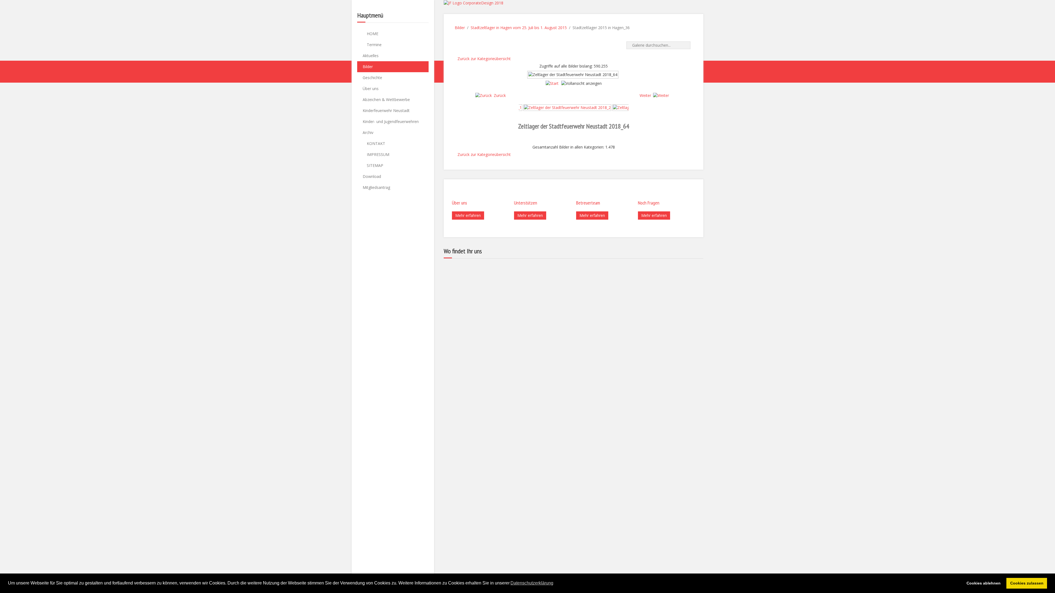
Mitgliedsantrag (376, 187)
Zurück (500, 95)
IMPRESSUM (377, 154)
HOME (372, 33)
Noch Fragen (648, 203)
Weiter (645, 95)
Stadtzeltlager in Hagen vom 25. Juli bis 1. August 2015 (519, 27)
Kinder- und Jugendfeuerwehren (391, 121)
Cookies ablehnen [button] (984, 583)
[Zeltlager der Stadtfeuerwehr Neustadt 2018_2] (567, 107)
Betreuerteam (588, 203)
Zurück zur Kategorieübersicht (484, 58)
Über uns (371, 88)
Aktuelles (371, 55)
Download (372, 176)
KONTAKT (375, 143)
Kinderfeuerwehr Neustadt (386, 110)
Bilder (368, 66)
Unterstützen (525, 203)
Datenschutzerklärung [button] (531, 583)
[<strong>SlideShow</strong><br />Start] (552, 83)
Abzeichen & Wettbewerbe (386, 99)
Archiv (368, 132)
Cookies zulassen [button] (1026, 583)
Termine (374, 44)
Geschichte (372, 77)
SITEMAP (374, 165)
